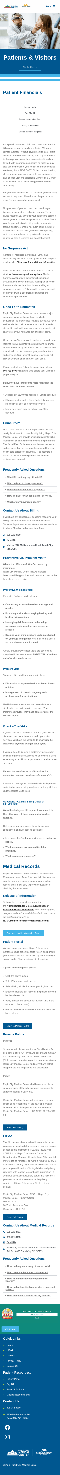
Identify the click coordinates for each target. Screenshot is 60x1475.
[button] (30, 477)
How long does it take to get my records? (29, 1295)
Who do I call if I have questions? (25, 483)
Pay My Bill (30, 113)
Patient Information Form (30, 119)
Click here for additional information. (36, 262)
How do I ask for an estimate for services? (29, 495)
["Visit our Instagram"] (7, 1437)
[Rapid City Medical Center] (18, 6)
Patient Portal (30, 107)
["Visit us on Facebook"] (7, 1427)
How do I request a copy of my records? (28, 1266)
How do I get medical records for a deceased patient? (30, 1288)
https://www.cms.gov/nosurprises (24, 274)
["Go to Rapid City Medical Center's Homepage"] (30, 1452)
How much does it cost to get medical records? (26, 1279)
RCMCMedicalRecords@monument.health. (26, 920)
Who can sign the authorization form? (27, 1272)
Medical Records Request (30, 132)
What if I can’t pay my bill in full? (24, 477)
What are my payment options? (24, 502)
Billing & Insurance (30, 125)
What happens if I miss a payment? (26, 489)
